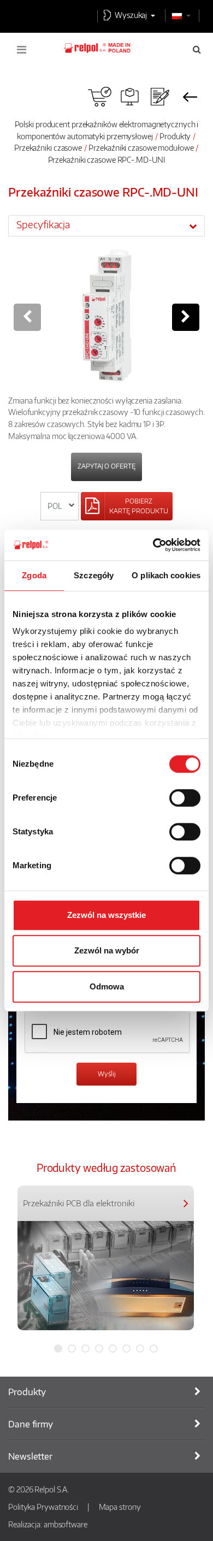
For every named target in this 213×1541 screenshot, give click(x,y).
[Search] (197, 49)
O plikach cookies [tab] (166, 575)
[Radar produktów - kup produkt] (99, 97)
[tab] (106, 225)
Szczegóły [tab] (94, 575)
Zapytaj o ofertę (106, 466)
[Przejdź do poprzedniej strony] (189, 97)
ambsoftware (65, 1524)
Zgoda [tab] (34, 575)
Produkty (175, 136)
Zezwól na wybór (106, 950)
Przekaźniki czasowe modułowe (140, 147)
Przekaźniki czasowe (48, 147)
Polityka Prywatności (43, 1507)
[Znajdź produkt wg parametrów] (129, 97)
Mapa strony (120, 1507)
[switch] (184, 798)
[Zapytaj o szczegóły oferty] (159, 97)
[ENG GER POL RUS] (59, 506)
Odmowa (107, 986)
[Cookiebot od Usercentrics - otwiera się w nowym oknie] (153, 545)
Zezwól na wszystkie (106, 915)
